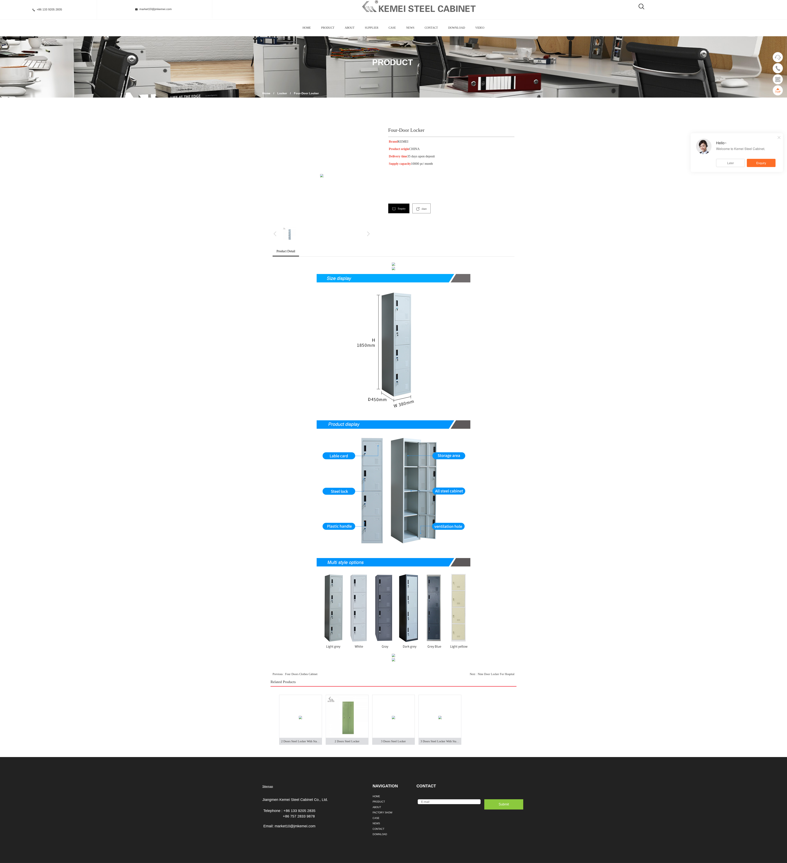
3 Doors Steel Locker (393, 741)
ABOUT (350, 27)
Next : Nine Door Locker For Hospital (492, 674)
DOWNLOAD (456, 27)
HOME (307, 27)
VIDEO (479, 27)
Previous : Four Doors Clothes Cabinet (295, 674)
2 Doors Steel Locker (347, 741)
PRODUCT (327, 27)
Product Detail (285, 251)
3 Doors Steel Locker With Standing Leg (441, 741)
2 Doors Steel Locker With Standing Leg (301, 741)
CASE (392, 27)
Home (266, 93)
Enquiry (401, 208)
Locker (282, 93)
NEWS (410, 27)
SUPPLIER (371, 27)
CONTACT (431, 27)
